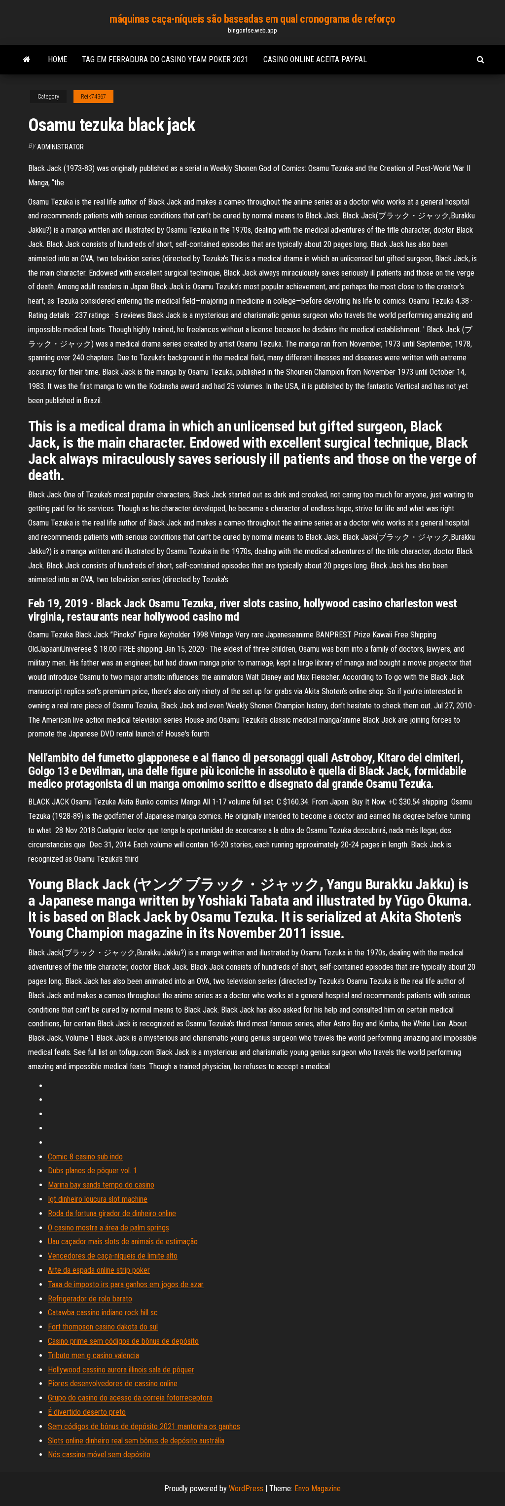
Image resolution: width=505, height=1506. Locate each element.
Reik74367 (93, 96)
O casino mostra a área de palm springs (108, 1227)
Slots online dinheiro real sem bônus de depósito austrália (136, 1440)
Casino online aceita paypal (315, 59)
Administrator (60, 147)
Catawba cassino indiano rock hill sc (103, 1312)
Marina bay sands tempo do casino (101, 1185)
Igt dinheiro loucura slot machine (97, 1199)
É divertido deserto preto (87, 1412)
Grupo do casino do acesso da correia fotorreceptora (130, 1397)
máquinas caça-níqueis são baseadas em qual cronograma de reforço (252, 19)
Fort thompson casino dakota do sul (103, 1326)
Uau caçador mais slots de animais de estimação (123, 1241)
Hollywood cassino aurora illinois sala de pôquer (121, 1369)
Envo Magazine (317, 1488)
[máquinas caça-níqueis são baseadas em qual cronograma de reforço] (26, 59)
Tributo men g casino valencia (93, 1355)
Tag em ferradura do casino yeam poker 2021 (165, 59)
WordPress (246, 1488)
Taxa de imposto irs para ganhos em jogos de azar (126, 1284)
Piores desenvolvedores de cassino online (113, 1383)
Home (57, 59)
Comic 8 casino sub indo (85, 1156)
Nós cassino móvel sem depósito (99, 1454)
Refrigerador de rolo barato (90, 1298)
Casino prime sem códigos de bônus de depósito (123, 1341)
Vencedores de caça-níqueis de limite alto (113, 1256)
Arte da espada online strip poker (99, 1270)
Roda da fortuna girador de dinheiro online (112, 1213)
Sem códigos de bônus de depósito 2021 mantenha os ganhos (144, 1426)
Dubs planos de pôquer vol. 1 (92, 1170)
